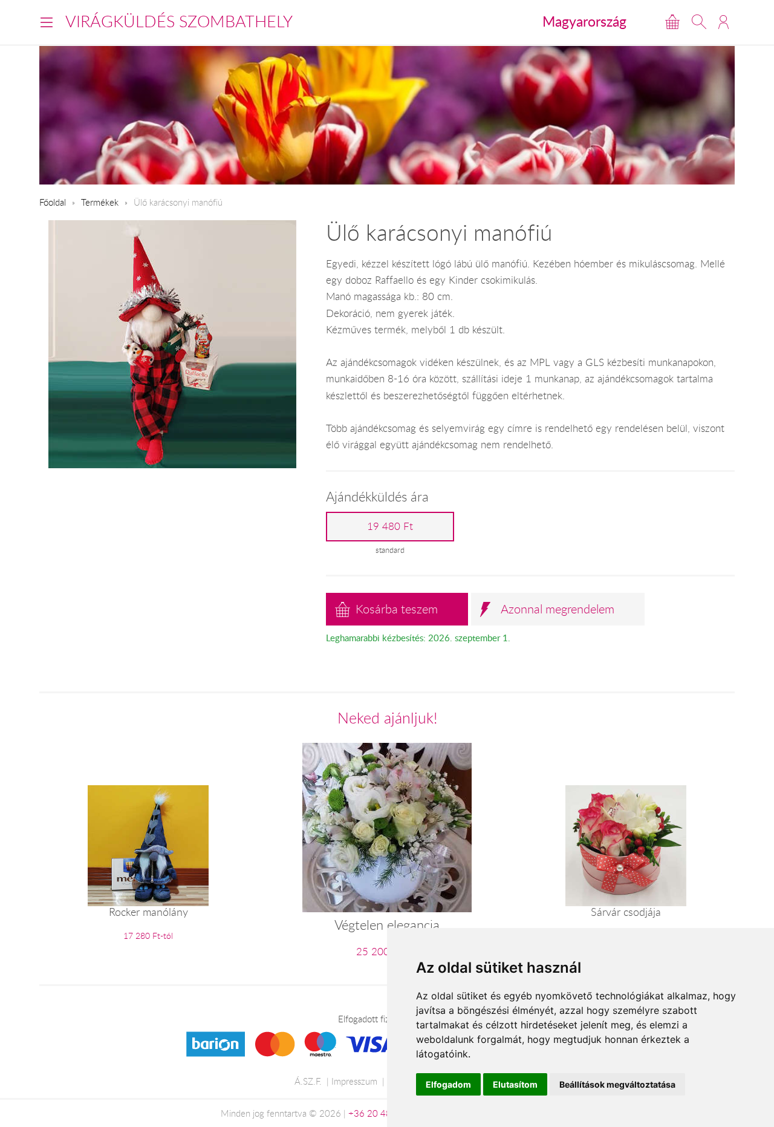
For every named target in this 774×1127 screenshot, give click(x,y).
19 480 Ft (390, 526)
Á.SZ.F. (308, 1081)
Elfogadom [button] (448, 1084)
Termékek (100, 202)
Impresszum (354, 1081)
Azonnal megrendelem (557, 609)
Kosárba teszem (397, 609)
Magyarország (584, 21)
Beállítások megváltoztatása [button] (617, 1084)
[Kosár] (672, 22)
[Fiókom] (723, 22)
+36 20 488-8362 (385, 1113)
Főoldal (52, 202)
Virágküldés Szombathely (179, 21)
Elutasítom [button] (515, 1084)
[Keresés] (699, 22)
